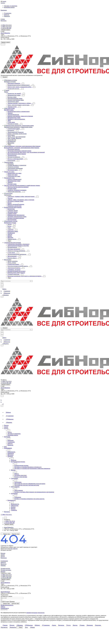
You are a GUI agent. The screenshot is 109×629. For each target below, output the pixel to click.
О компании (4, 561)
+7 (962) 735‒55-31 (6, 25)
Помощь (3, 565)
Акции (3, 554)
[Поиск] (2, 396)
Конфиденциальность (7, 605)
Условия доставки (6, 570)
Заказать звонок (5, 29)
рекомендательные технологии (35, 612)
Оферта (3, 606)
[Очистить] (31, 281)
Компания (4, 558)
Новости (3, 562)
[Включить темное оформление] (3, 44)
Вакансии (3, 564)
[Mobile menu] (2, 345)
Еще (9, 144)
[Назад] (8, 430)
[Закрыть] (2, 406)
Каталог (3, 553)
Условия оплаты (5, 568)
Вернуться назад (5, 548)
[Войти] (1, 398)
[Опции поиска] (2, 283)
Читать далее (29, 618)
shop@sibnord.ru (5, 33)
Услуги (3, 556)
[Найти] (2, 285)
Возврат (3, 571)
